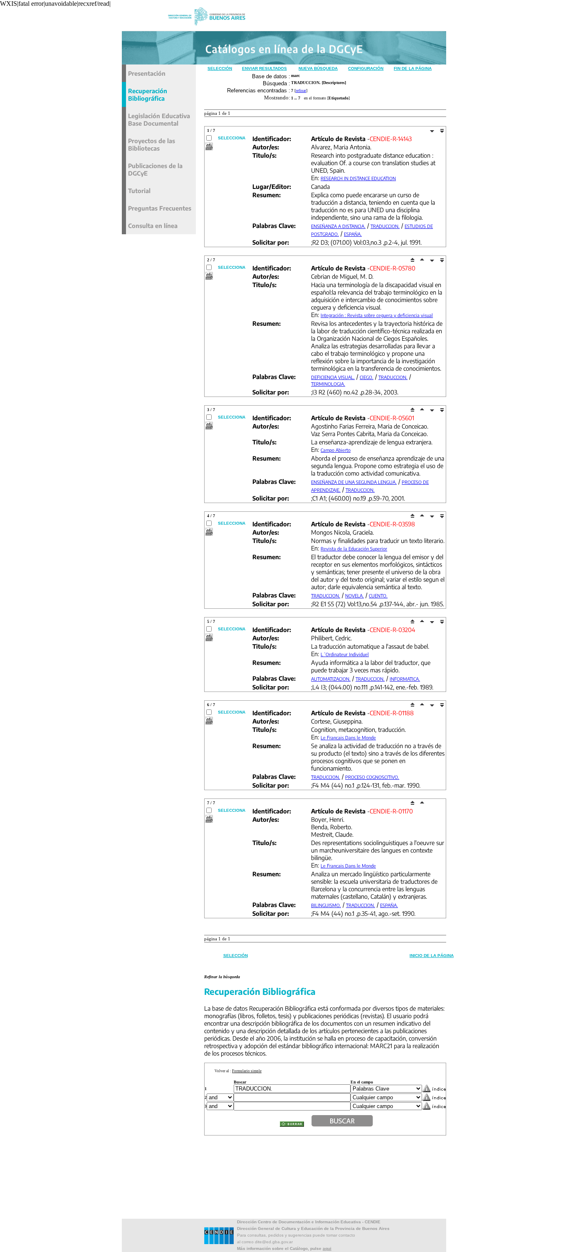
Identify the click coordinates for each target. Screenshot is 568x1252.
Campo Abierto (336, 450)
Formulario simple (247, 1071)
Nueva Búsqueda (318, 68)
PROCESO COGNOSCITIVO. (372, 777)
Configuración (365, 68)
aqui (327, 1248)
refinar (301, 90)
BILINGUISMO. (326, 905)
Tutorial (139, 190)
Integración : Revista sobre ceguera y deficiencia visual (377, 315)
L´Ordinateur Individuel (345, 654)
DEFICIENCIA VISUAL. (333, 377)
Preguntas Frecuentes (159, 208)
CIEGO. (366, 377)
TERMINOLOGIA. (328, 384)
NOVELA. (354, 595)
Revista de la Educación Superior (354, 548)
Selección (219, 68)
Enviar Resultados (264, 68)
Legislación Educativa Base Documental (159, 119)
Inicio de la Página (432, 955)
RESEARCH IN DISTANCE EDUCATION (358, 178)
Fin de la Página (413, 68)
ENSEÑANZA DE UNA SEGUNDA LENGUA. (354, 482)
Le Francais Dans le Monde (348, 737)
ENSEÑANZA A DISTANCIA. (338, 226)
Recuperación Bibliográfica (147, 94)
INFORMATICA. (405, 679)
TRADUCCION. (385, 226)
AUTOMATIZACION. (331, 679)
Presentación (146, 73)
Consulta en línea (153, 225)
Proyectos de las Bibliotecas (151, 144)
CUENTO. (378, 595)
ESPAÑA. (353, 234)
